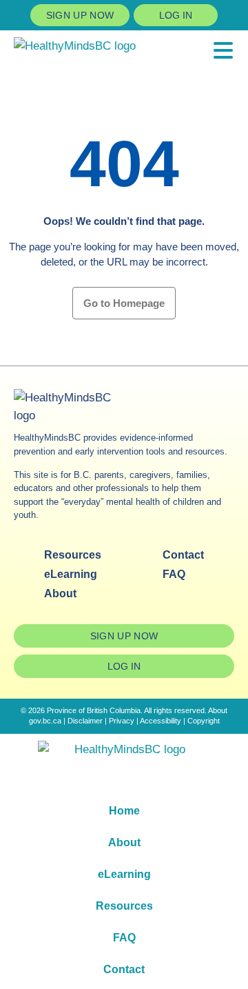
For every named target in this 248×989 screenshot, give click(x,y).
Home (124, 811)
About (60, 593)
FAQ (174, 574)
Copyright (203, 721)
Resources (72, 555)
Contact (183, 555)
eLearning (70, 574)
